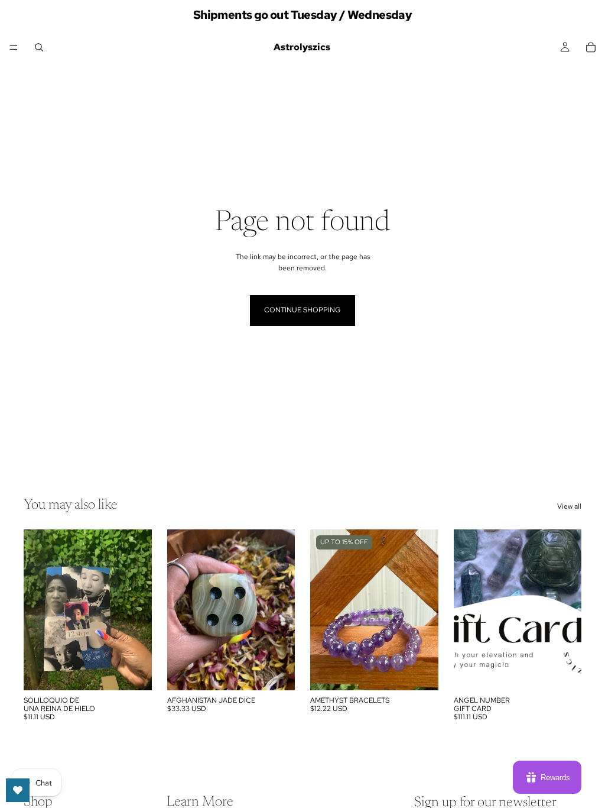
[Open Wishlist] (18, 790)
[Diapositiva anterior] (37, 610)
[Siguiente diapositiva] (139, 610)
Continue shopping (302, 310)
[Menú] (13, 47)
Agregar (143, 671)
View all (569, 506)
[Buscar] (39, 47)
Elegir (430, 671)
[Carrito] (591, 47)
